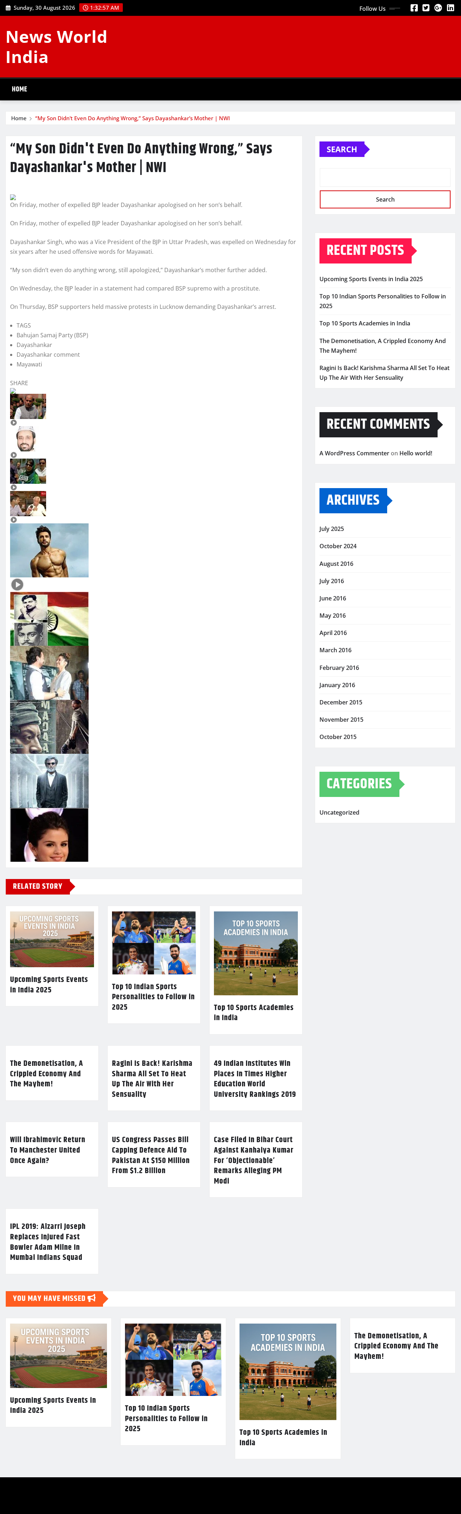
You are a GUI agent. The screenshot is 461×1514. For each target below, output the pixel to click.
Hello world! (415, 453)
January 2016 (337, 685)
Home (19, 89)
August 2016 (336, 564)
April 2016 (333, 633)
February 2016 (339, 668)
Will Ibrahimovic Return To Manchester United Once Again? (47, 1150)
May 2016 (332, 615)
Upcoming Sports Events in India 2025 (49, 985)
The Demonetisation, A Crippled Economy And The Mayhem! (46, 1074)
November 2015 (341, 720)
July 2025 (331, 529)
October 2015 (338, 737)
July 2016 (331, 581)
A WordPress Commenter (354, 453)
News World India (56, 46)
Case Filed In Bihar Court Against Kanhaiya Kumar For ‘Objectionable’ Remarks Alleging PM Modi (254, 1160)
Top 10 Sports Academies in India (254, 1013)
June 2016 (332, 598)
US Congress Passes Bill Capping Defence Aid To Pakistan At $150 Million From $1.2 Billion (151, 1155)
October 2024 (338, 546)
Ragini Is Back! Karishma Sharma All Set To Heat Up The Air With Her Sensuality (152, 1079)
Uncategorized (339, 812)
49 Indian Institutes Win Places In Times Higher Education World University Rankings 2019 (255, 1079)
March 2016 (335, 650)
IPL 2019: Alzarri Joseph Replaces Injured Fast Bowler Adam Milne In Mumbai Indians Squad (48, 1242)
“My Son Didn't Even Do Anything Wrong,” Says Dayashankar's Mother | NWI (132, 118)
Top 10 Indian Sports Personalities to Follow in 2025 (153, 997)
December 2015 (340, 702)
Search (342, 149)
